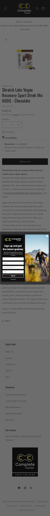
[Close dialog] (47, 236)
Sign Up (13, 275)
